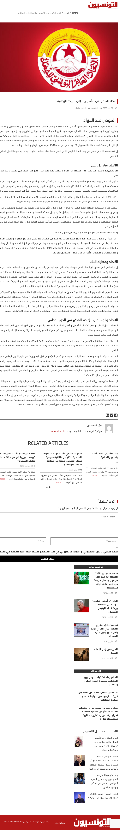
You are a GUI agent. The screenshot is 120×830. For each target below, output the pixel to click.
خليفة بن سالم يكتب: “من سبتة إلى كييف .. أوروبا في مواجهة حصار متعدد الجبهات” (98, 696)
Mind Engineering (13, 822)
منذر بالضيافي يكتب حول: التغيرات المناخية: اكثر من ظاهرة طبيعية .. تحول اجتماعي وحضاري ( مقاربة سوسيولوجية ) (49, 459)
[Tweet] (112, 415)
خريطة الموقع (60, 823)
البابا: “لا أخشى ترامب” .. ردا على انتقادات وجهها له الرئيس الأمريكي (105, 606)
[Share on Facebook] (116, 415)
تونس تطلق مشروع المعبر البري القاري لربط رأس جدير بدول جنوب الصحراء (104, 630)
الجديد (66, 13)
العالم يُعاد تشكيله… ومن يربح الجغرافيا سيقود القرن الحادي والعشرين (101, 681)
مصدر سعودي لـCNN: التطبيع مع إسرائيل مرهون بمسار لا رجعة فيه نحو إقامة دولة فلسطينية (106, 580)
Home (75, 13)
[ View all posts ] (57, 431)
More (46, 483)
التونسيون (94, 108)
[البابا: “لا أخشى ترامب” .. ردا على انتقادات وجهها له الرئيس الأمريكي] (81, 606)
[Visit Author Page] (109, 432)
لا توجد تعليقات (80, 108)
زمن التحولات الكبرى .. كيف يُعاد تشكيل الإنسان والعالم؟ (98, 455)
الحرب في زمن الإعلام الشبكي (106, 651)
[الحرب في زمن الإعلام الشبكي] (81, 655)
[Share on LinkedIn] (107, 415)
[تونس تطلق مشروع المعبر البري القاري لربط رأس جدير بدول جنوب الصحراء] (81, 630)
